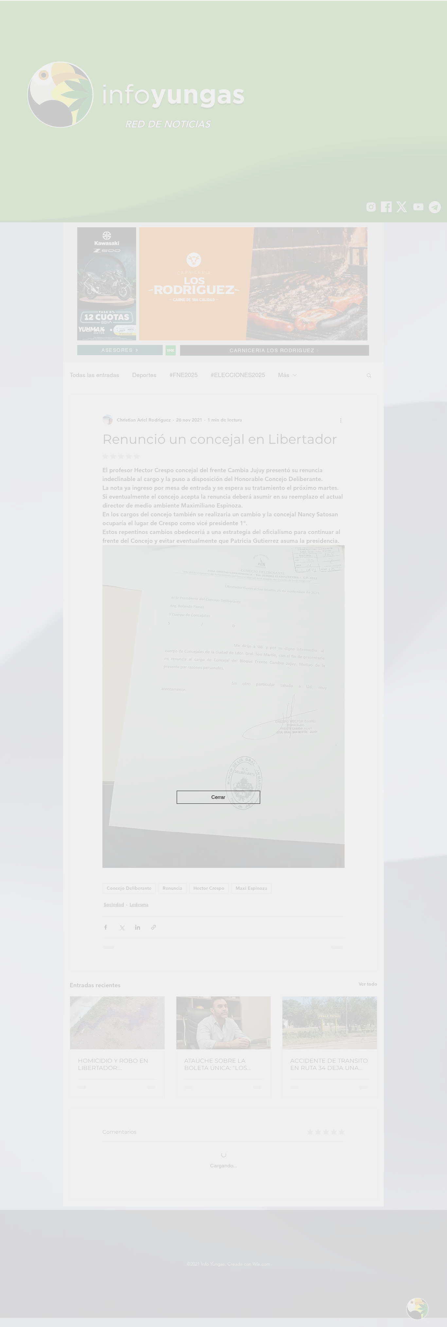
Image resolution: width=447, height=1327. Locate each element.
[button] (218, 797)
